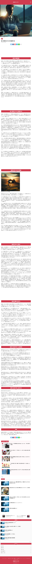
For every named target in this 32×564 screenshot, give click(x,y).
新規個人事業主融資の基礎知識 (10, 537)
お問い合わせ (9, 558)
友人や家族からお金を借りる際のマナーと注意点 (13, 526)
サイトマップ (24, 558)
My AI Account (28, 558)
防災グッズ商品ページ (14, 558)
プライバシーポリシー (4, 558)
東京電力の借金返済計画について (10, 522)
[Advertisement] (16, 51)
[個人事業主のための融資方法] (17, 44)
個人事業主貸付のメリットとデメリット (16, 502)
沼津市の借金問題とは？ (13, 508)
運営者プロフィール (19, 558)
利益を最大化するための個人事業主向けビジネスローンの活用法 (20, 487)
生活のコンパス (15, 2)
